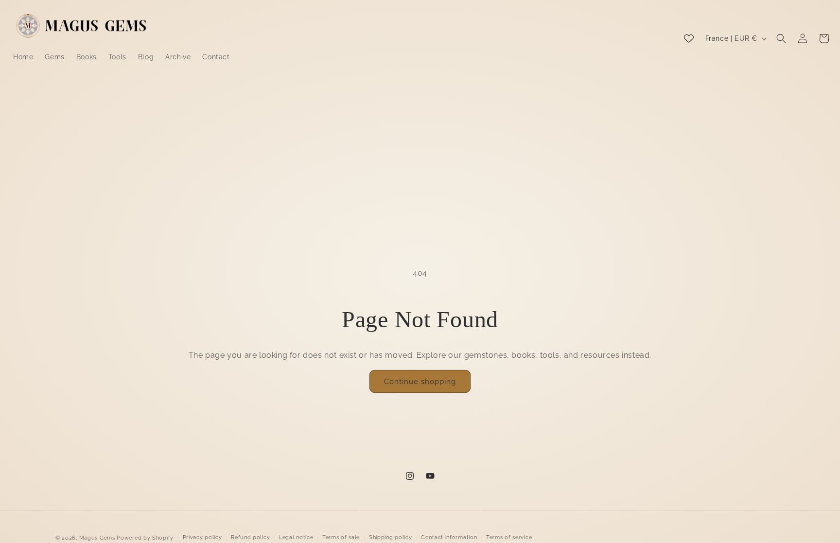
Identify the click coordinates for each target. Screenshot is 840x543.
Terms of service (509, 537)
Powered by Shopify (145, 538)
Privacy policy (202, 537)
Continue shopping (420, 381)
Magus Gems (97, 538)
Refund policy (250, 537)
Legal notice (296, 537)
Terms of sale (341, 537)
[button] (781, 38)
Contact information (449, 537)
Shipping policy (390, 537)
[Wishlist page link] (689, 38)
